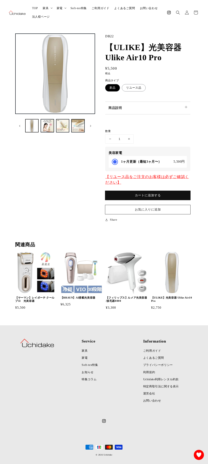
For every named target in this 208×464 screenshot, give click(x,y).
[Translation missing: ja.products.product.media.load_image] (32, 125)
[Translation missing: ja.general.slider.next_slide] (90, 125)
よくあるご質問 (153, 357)
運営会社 (149, 393)
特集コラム (89, 379)
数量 (108, 131)
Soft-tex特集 (90, 364)
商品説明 (115, 108)
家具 (85, 350)
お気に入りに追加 (148, 209)
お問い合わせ (152, 400)
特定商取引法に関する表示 (161, 386)
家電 (85, 357)
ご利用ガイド (152, 350)
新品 (112, 87)
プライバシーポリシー (158, 364)
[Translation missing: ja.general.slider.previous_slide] (19, 125)
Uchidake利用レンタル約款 (161, 379)
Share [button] (113, 219)
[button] (177, 12)
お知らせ (87, 372)
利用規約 (149, 372)
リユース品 (133, 87)
